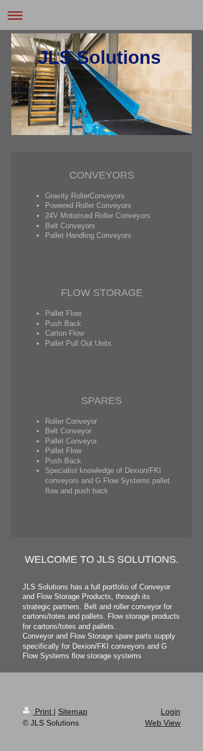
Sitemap (72, 711)
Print (43, 711)
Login (170, 711)
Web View (162, 722)
